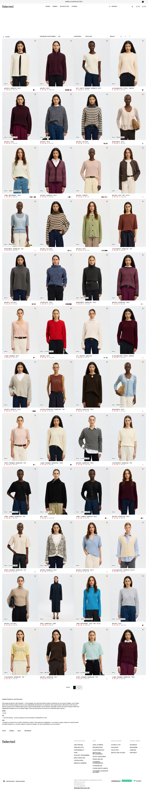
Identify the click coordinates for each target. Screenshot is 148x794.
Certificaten (78, 760)
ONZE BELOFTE (79, 747)
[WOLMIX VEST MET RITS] (128, 169)
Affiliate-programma (81, 755)
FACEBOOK (133, 745)
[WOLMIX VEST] (56, 62)
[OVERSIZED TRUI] (56, 276)
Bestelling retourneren (97, 753)
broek (4, 711)
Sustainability (79, 750)
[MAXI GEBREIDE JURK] (56, 598)
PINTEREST (133, 753)
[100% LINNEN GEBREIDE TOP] (20, 491)
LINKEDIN (133, 750)
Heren (48, 6)
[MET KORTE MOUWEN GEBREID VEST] (92, 62)
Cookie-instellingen (100, 768)
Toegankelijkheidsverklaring (100, 771)
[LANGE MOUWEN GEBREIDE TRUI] (56, 437)
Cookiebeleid (97, 766)
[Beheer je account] (132, 6)
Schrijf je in (115, 745)
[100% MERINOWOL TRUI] (20, 169)
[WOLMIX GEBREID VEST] (20, 62)
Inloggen (114, 747)
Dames (55, 6)
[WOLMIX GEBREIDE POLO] (92, 544)
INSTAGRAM (133, 747)
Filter (7, 37)
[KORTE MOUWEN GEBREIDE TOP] (20, 437)
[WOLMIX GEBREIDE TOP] (56, 651)
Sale (19, 731)
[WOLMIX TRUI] (20, 116)
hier (3, 720)
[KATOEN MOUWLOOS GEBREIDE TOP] (56, 383)
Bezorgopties (98, 747)
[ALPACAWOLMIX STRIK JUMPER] (128, 62)
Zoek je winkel (98, 745)
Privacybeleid (98, 759)
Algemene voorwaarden (98, 762)
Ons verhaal (78, 745)
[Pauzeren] (142, 1)
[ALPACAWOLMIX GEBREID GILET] (128, 544)
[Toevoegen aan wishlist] (35, 40)
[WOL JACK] (56, 491)
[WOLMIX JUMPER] (92, 169)
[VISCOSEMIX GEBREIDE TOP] (128, 223)
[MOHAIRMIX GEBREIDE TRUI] (92, 276)
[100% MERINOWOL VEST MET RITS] (92, 598)
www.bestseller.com (82, 788)
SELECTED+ (115, 750)
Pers (75, 753)
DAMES (11, 731)
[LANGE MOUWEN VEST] (20, 330)
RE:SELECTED (64, 6)
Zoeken (114, 6)
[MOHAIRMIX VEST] (128, 116)
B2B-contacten (79, 758)
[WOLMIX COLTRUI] (92, 116)
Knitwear (27, 731)
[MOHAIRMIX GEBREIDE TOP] (20, 223)
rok (3, 715)
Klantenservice (98, 750)
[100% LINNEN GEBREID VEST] (92, 491)
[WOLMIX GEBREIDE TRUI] (128, 276)
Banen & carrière (80, 763)
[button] (20, 62)
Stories (74, 6)
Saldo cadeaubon (99, 756)
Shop (4, 731)
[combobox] (93, 36)
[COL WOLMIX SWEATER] (92, 330)
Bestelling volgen (118, 753)
